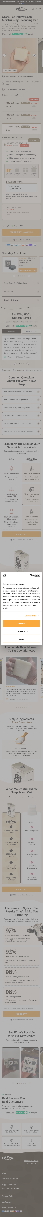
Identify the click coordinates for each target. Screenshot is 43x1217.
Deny (21, 639)
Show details (30, 616)
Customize (20, 631)
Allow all (21, 623)
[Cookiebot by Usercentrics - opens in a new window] (30, 575)
